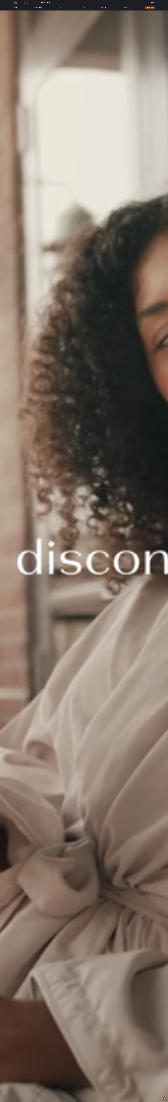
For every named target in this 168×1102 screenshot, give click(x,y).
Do (60, 7)
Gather (81, 7)
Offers (104, 7)
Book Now (150, 7)
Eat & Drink (37, 7)
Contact (126, 7)
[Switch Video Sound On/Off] (164, 1098)
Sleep (15, 7)
